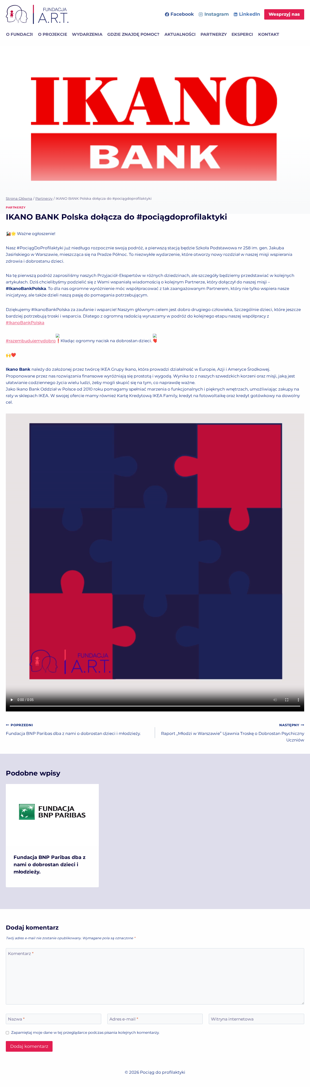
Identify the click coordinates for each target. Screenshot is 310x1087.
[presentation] (52, 815)
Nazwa (16, 1019)
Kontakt (268, 34)
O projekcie (52, 34)
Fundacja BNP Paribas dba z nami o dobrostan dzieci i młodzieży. (73, 729)
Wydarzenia (87, 34)
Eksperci (242, 34)
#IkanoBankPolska (25, 322)
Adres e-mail (123, 1019)
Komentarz (21, 953)
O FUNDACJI (19, 34)
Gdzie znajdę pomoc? (133, 34)
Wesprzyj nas (284, 14)
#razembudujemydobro (31, 340)
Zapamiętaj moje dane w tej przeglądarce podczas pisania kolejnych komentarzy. (85, 1032)
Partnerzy (214, 34)
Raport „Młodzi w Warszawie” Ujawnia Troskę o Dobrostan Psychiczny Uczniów (232, 732)
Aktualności (180, 34)
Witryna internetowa (232, 1019)
